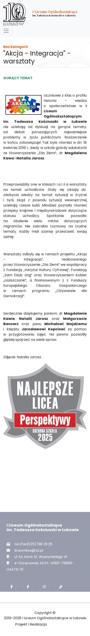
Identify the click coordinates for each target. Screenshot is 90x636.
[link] (41, 14)
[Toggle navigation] (6, 30)
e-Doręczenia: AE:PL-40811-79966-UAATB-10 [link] (40, 566)
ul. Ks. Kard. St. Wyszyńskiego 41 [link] (40, 556)
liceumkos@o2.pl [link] (28, 550)
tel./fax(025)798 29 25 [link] (33, 544)
